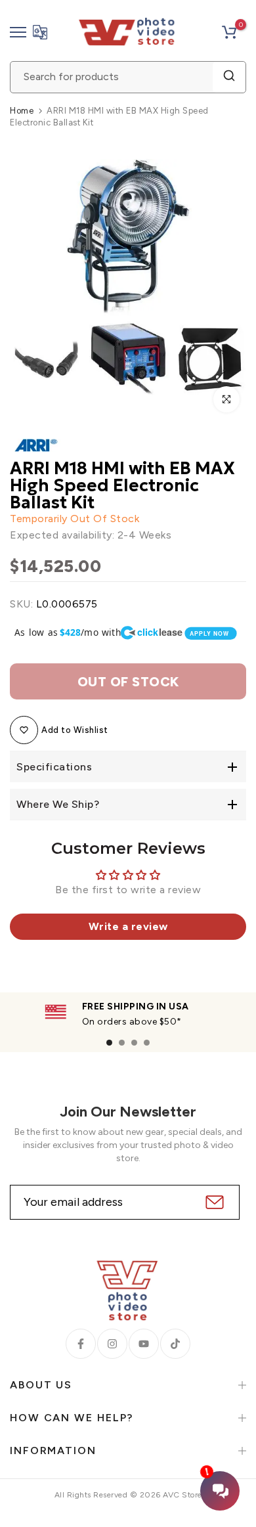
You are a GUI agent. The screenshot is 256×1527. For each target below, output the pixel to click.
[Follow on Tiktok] (175, 1344)
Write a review (128, 926)
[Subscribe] (213, 1202)
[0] (229, 32)
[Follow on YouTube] (144, 1344)
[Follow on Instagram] (112, 1344)
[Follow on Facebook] (81, 1344)
